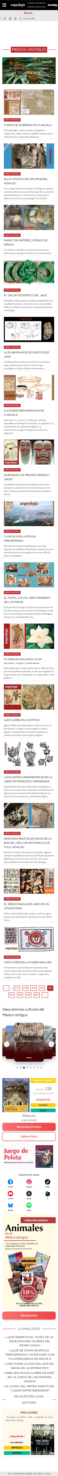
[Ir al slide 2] (20, 1067)
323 (20, 995)
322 (11, 995)
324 (28, 995)
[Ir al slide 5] (31, 1067)
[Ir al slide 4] (27, 1067)
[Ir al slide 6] (34, 1067)
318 (25, 988)
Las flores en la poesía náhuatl (28, 962)
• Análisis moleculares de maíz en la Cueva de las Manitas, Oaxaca (29, 1377)
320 (42, 988)
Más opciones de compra (29, 1127)
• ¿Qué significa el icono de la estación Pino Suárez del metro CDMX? (29, 1341)
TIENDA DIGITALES (36, 7)
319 (34, 988)
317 (17, 988)
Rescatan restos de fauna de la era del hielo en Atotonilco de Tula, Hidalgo (28, 843)
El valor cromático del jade (25, 295)
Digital (43, 1110)
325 (36, 995)
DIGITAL (17, 1453)
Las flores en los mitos (22, 720)
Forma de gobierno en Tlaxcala (28, 125)
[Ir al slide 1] (17, 1067)
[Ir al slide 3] (24, 1067)
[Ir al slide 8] (41, 1067)
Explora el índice (29, 1136)
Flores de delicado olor (23, 659)
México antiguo (12, 120)
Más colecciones (29, 1315)
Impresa (43, 1105)
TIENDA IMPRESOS (36, 3)
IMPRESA (17, 1447)
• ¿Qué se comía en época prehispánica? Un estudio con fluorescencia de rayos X (30, 1354)
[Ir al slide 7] (38, 1067)
